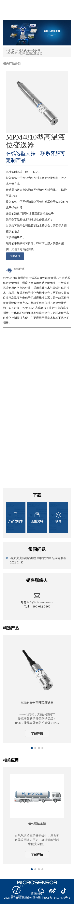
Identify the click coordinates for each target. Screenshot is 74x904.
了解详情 (37, 733)
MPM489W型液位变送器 (37, 702)
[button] (32, 748)
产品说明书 (15, 521)
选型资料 (37, 521)
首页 (11, 50)
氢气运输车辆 (37, 823)
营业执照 (36, 893)
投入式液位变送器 (29, 50)
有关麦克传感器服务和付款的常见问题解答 (38, 558)
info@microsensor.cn (40, 602)
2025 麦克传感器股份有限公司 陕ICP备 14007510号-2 (37, 897)
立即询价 (15, 255)
